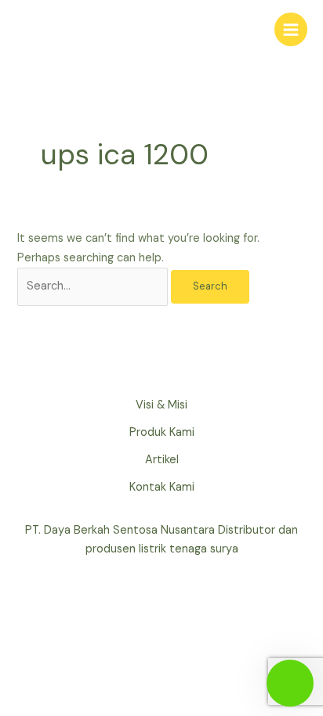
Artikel (162, 459)
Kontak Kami (161, 487)
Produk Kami (161, 432)
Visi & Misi (161, 405)
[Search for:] (94, 286)
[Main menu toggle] (290, 29)
